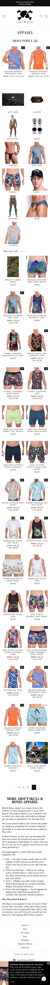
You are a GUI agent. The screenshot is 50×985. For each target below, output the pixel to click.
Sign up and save (24, 954)
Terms (25, 936)
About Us (25, 925)
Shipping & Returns (25, 944)
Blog (25, 929)
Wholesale (25, 940)
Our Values (25, 932)
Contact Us (25, 947)
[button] (43, 979)
